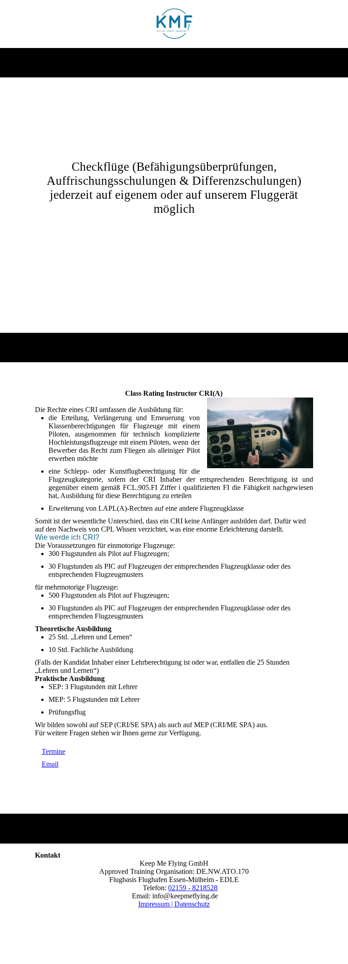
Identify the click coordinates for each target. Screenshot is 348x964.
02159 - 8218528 (193, 888)
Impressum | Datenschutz (174, 904)
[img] (174, 24)
